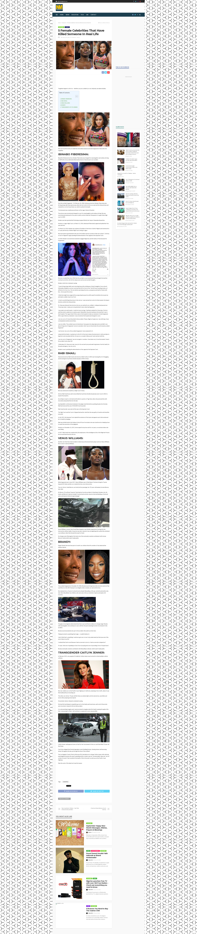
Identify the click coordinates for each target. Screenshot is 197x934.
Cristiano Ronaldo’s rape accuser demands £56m (131, 159)
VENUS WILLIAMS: (65, 103)
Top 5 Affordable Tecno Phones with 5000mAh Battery (131, 188)
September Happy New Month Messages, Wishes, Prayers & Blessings (96, 828)
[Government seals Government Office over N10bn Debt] (120, 168)
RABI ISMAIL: (64, 101)
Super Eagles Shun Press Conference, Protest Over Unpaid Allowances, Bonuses (132, 210)
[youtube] (140, 1)
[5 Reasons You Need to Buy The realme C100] (60, 903)
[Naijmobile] (59, 7)
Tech (88, 906)
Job (87, 14)
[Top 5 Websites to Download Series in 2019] (120, 181)
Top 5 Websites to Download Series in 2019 (132, 180)
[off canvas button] (57, 15)
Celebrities (65, 781)
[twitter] (136, 1)
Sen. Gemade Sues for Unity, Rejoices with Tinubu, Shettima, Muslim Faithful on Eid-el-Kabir (128, 143)
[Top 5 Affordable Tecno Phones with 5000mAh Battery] (120, 188)
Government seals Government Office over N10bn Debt (131, 167)
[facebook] (134, 1)
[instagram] (138, 1)
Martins (90, 832)
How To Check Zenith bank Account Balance (132, 202)
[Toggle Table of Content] (76, 96)
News (67, 14)
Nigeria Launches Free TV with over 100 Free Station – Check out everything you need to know (97, 884)
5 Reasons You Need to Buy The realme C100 (97, 910)
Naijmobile (90, 860)
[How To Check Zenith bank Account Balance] (120, 203)
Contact (93, 14)
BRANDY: (63, 105)
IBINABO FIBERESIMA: (66, 98)
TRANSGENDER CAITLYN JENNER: (69, 107)
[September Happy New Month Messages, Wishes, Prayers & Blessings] (70, 832)
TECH (82, 14)
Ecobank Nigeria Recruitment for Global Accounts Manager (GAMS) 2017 (127, 224)
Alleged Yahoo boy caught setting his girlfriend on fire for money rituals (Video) (133, 217)
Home (61, 14)
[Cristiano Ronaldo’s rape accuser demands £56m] (120, 161)
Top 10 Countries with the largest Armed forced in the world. (132, 195)
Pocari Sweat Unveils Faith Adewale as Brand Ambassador (97, 855)
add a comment (65, 798)
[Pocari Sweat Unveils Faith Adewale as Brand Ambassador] (70, 860)
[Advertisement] (84, 80)
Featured (61, 27)
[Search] (140, 15)
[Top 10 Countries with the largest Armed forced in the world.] (120, 195)
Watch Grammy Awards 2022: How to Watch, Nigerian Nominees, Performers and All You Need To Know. (133, 152)
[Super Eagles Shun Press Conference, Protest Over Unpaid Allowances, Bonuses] (120, 210)
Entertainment (95, 850)
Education (74, 14)
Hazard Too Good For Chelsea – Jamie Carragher (126, 174)
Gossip (67, 27)
